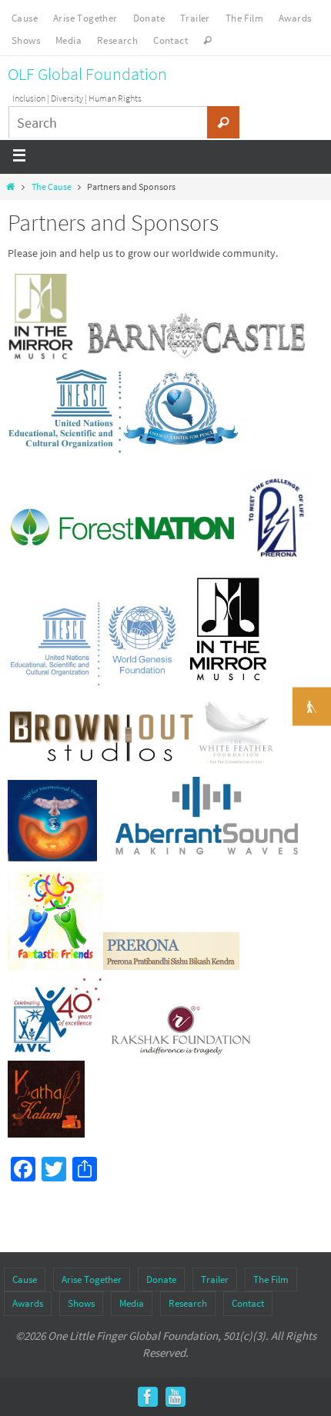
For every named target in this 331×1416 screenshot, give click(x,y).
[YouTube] (176, 1397)
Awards (295, 18)
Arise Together (85, 18)
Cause (25, 18)
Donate (149, 18)
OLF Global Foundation (87, 74)
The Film (244, 18)
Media (68, 40)
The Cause (52, 186)
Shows (26, 40)
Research (117, 40)
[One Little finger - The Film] (148, 1397)
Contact (170, 40)
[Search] (223, 122)
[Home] (10, 186)
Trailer (195, 18)
